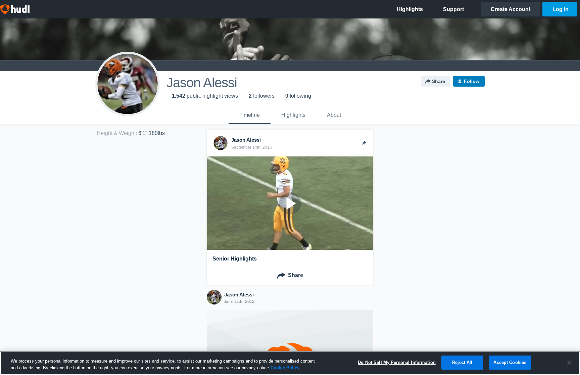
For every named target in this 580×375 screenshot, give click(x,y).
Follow (471, 81)
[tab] (250, 115)
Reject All (462, 362)
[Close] (569, 362)
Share (438, 81)
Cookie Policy (285, 367)
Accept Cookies (509, 362)
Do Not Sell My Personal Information (397, 362)
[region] (290, 363)
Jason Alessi (239, 294)
